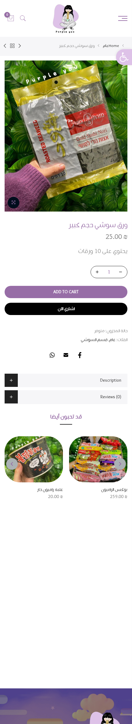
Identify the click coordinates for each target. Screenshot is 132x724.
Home (114, 46)
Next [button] (12, 464)
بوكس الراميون (114, 489)
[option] (66, 136)
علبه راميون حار (50, 489)
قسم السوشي (94, 340)
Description (110, 380)
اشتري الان (66, 309)
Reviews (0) (110, 397)
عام (106, 46)
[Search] (23, 18)
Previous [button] (120, 464)
